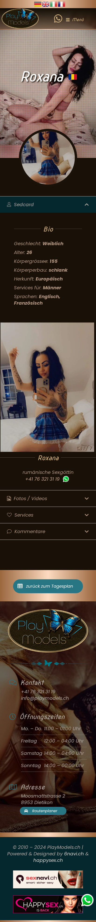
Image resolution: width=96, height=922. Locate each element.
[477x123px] (48, 904)
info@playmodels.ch (45, 698)
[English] (46, 3)
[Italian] (54, 3)
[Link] (58, 15)
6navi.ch (74, 853)
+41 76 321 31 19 (42, 479)
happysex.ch (48, 860)
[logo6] (20, 18)
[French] (62, 3)
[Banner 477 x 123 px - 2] (48, 879)
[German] (38, 3)
